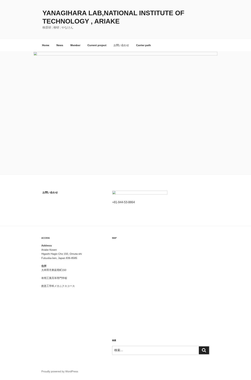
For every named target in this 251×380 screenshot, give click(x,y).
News (59, 45)
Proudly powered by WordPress (59, 371)
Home (45, 45)
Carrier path (143, 45)
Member (75, 45)
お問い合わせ (121, 45)
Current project (96, 45)
